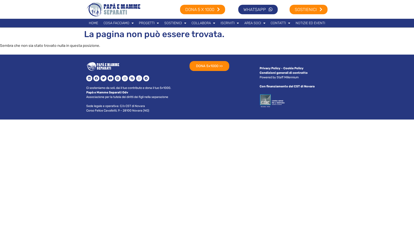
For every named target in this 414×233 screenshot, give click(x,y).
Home (93, 23)
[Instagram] (125, 78)
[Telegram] (146, 78)
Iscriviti (228, 23)
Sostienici (173, 23)
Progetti (147, 23)
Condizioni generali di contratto (284, 73)
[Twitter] (103, 78)
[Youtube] (111, 78)
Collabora (201, 23)
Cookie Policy (293, 68)
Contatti (278, 23)
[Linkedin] (89, 78)
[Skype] (132, 78)
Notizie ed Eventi (310, 23)
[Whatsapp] (139, 78)
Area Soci (252, 23)
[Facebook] (96, 78)
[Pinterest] (118, 78)
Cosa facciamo (116, 23)
